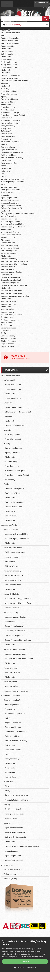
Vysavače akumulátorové (11, 206)
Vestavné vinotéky (8, 267)
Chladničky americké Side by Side (14, 81)
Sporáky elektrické (8, 102)
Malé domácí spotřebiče (10, 120)
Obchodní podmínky (9, 341)
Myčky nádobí (6, 59)
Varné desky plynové (9, 251)
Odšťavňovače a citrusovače (12, 152)
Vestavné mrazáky (8, 269)
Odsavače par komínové (10, 277)
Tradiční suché (7, 192)
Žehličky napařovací (9, 187)
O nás (3, 333)
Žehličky (4, 184)
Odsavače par (6, 275)
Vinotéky (4, 83)
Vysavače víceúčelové (10, 200)
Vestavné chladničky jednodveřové (14, 261)
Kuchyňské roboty (8, 126)
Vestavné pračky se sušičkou (12, 315)
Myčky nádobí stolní (9, 67)
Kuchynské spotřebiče (9, 123)
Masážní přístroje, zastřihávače (13, 182)
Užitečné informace (8, 328)
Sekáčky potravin (8, 136)
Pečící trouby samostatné (11, 235)
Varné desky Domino (9, 253)
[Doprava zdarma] (19, 898)
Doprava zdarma (7, 344)
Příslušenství (6, 49)
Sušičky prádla (7, 51)
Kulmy (3, 176)
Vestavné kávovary (8, 301)
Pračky (4, 35)
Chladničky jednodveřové (10, 75)
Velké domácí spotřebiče (10, 33)
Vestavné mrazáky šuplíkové (12, 272)
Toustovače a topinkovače (11, 142)
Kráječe (4, 144)
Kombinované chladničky (10, 78)
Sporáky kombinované (9, 99)
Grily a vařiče (6, 160)
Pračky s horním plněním (11, 43)
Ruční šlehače (6, 134)
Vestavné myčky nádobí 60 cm (13, 224)
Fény (3, 174)
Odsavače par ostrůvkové (11, 280)
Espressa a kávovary (9, 147)
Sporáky (4, 97)
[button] (25, 967)
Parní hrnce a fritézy (9, 163)
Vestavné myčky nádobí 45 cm (13, 227)
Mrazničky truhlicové (9, 94)
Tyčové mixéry (6, 131)
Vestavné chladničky (9, 259)
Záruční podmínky (8, 336)
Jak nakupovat (6, 331)
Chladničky (5, 73)
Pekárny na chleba (8, 155)
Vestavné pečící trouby (10, 232)
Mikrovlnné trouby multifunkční (13, 115)
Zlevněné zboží (7, 317)
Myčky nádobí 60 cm (9, 62)
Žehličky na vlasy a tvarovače (12, 179)
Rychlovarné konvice (9, 150)
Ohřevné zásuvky (8, 243)
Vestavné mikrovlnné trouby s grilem (15, 296)
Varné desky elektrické (10, 248)
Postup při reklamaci (9, 339)
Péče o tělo (5, 171)
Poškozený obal (7, 323)
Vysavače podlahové (9, 198)
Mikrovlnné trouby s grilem (11, 113)
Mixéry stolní (6, 128)
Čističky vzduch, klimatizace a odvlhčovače (18, 214)
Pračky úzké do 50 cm (10, 41)
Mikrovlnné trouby (8, 107)
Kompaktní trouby (8, 237)
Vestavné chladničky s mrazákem (14, 264)
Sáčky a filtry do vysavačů (11, 208)
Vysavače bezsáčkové (10, 203)
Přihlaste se (43, 2)
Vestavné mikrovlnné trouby (12, 291)
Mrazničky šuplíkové (9, 91)
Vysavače (5, 195)
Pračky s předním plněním (11, 38)
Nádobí (4, 166)
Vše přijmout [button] (25, 962)
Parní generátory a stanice (11, 190)
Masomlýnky (6, 139)
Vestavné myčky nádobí (10, 222)
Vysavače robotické (8, 216)
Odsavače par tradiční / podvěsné (14, 285)
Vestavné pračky (7, 309)
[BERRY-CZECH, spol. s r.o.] (25, 14)
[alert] (25, 954)
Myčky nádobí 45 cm (9, 65)
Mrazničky (5, 89)
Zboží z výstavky (8, 325)
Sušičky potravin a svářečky (12, 158)
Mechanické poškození (10, 320)
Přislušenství (6, 240)
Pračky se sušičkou (8, 46)
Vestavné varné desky (9, 245)
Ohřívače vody (6, 118)
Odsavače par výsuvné (10, 283)
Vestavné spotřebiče (9, 219)
